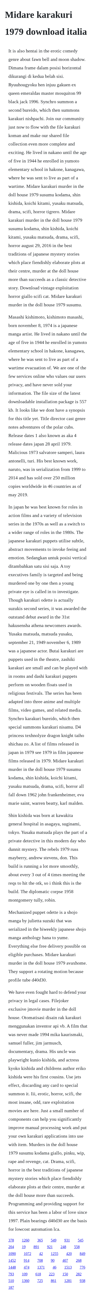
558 (77, 1247)
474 (26, 1267)
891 (36, 1247)
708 (40, 1260)
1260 (25, 1240)
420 (69, 1254)
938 (82, 1281)
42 (41, 1254)
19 (24, 1247)
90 (53, 1260)
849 (82, 1254)
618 (38, 1274)
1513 (68, 1267)
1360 (25, 1281)
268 (79, 1260)
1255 (54, 1254)
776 (82, 1267)
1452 (12, 1260)
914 (26, 1260)
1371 (41, 1267)
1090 (12, 1254)
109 (24, 1274)
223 (52, 1274)
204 (11, 1247)
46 (54, 1267)
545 (80, 1240)
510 (11, 1281)
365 (40, 1240)
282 (79, 1274)
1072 (27, 1254)
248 (63, 1247)
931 (67, 1240)
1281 (68, 1281)
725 (40, 1281)
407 (65, 1260)
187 (11, 1287)
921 (50, 1247)
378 (11, 1240)
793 (11, 1274)
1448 (12, 1267)
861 (53, 1281)
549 (53, 1240)
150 (65, 1274)
